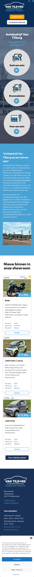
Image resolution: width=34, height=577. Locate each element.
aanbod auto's (17, 17)
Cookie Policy (16, 574)
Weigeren (17, 564)
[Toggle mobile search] (29, 1)
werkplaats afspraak (17, 22)
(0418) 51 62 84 (9, 500)
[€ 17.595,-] (17, 337)
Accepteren (17, 559)
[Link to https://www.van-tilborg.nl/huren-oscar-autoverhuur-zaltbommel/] (16, 131)
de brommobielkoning (22, 180)
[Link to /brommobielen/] (16, 101)
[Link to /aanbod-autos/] (16, 70)
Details (17, 333)
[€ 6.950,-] (17, 277)
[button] (31, 538)
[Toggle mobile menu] (33, 1)
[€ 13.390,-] (17, 397)
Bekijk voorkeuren (17, 570)
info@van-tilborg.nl (11, 503)
